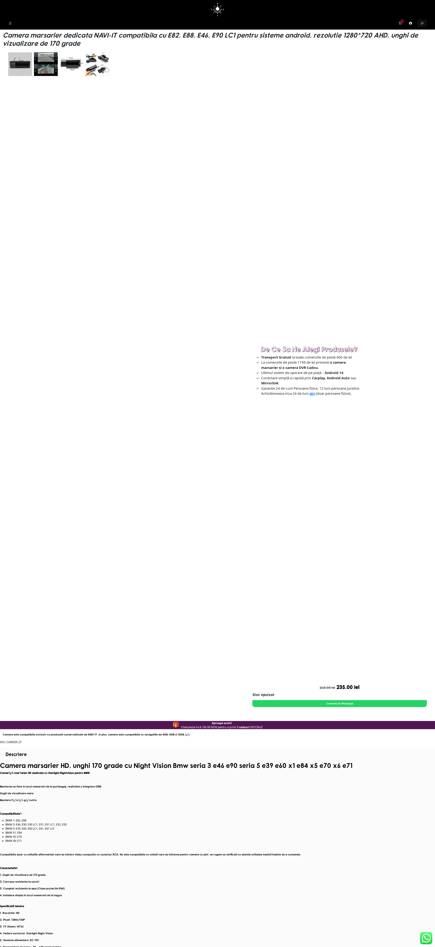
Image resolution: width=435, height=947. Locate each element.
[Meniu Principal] (10, 23)
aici (312, 393)
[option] (46, 64)
